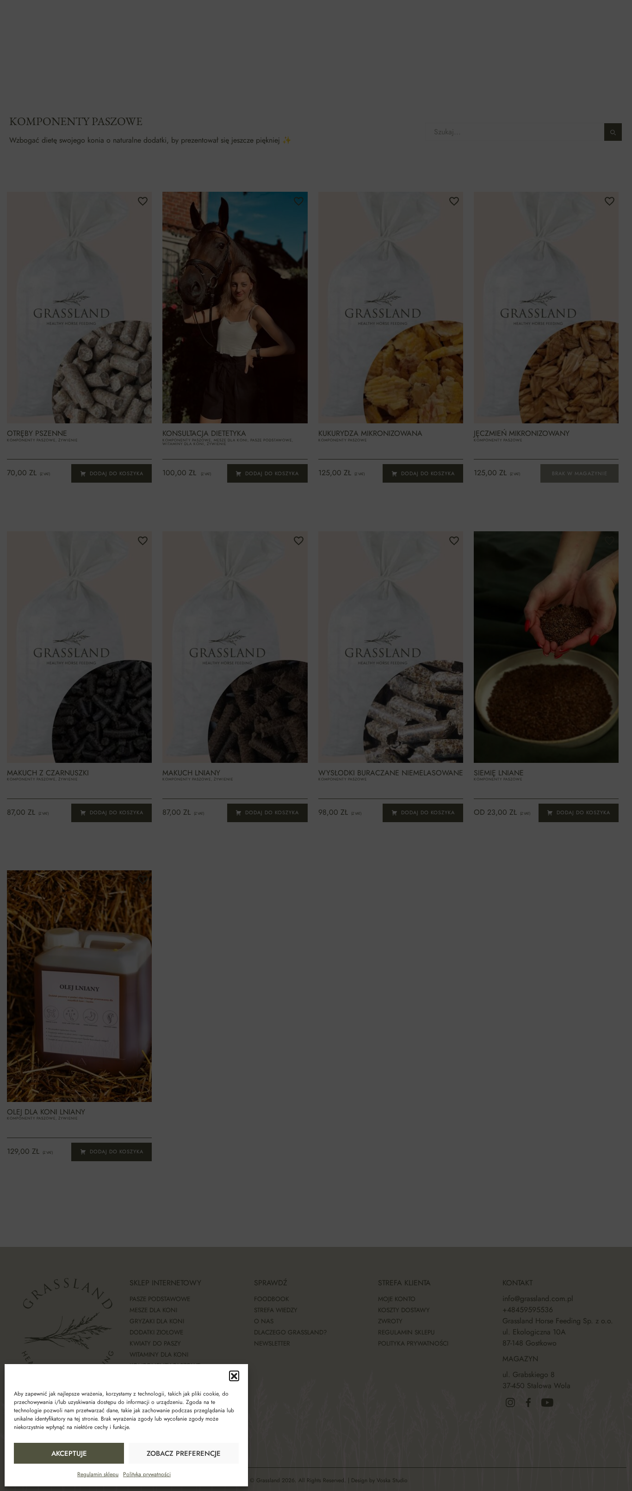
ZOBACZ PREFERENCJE (184, 1453)
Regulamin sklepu (97, 1474)
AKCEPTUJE (69, 1453)
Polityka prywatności (147, 1474)
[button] (234, 1375)
